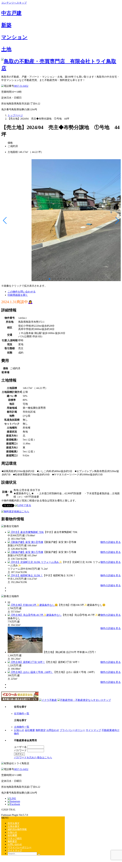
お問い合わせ (15, 844)
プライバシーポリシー (72, 730)
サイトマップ (93, 730)
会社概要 (30, 730)
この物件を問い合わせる (22, 291)
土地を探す (14, 826)
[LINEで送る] (23, 505)
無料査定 (41, 730)
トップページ (15, 115)
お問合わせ (52, 730)
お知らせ (19, 730)
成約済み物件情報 (17, 829)
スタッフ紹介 (15, 838)
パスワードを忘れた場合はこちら (33, 757)
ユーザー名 (20, 747)
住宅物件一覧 (21, 713)
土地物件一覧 (21, 727)
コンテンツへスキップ (14, 2)
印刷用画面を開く (18, 295)
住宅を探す (14, 823)
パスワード (20, 750)
